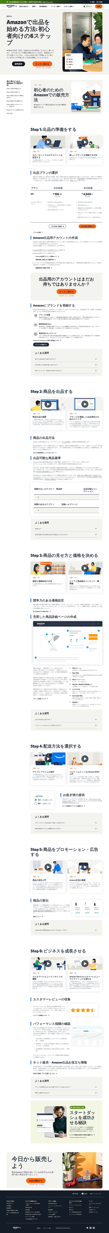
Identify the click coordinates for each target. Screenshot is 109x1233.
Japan (85, 1193)
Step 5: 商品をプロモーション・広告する (14, 105)
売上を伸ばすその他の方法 (40, 611)
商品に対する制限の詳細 (84, 475)
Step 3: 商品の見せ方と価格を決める (15, 96)
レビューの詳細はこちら (40, 1015)
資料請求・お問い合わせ (54, 1216)
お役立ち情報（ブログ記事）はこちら (44, 1073)
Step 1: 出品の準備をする (14, 88)
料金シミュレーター (94, 1207)
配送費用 (9, 1208)
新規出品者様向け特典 (12, 1210)
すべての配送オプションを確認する (72, 806)
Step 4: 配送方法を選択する (14, 101)
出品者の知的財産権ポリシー (45, 471)
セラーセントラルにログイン (95, 1204)
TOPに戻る (10, 113)
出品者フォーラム (93, 1212)
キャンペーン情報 (29, 1216)
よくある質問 (51, 1214)
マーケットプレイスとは (75, 1205)
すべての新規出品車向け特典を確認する (81, 1135)
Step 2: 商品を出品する (13, 92)
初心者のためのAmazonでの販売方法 (15, 83)
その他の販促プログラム (31, 1219)
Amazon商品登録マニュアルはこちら (43, 452)
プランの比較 (37, 232)
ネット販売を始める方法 (75, 1212)
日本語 (76, 1193)
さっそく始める (42, 64)
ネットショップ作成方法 (75, 1214)
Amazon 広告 (28, 1207)
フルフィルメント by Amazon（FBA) (32, 1204)
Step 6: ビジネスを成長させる (15, 110)
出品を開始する (36, 1181)
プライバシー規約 (47, 1228)
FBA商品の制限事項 (50, 479)
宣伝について (37, 916)
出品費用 (9, 1205)
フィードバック (96, 1193)
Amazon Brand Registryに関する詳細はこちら (46, 340)
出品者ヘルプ (92, 1209)
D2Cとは (71, 1209)
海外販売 (27, 1209)
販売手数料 (81, 178)
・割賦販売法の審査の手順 (42, 268)
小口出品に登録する (57, 226)
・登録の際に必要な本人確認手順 (44, 259)
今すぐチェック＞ (48, 2)
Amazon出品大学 (52, 1203)
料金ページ (73, 180)
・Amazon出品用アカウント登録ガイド (45, 256)
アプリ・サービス (52, 1212)
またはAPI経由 (66, 442)
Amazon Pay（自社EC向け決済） (33, 1214)
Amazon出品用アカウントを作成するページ (45, 250)
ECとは (71, 1207)
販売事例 (50, 1209)
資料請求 (18, 64)
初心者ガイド (10, 1203)
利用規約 (39, 1228)
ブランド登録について (39, 699)
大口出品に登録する (87, 226)
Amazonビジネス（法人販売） (33, 1212)
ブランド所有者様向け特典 (13, 1213)
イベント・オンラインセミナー (55, 1206)
